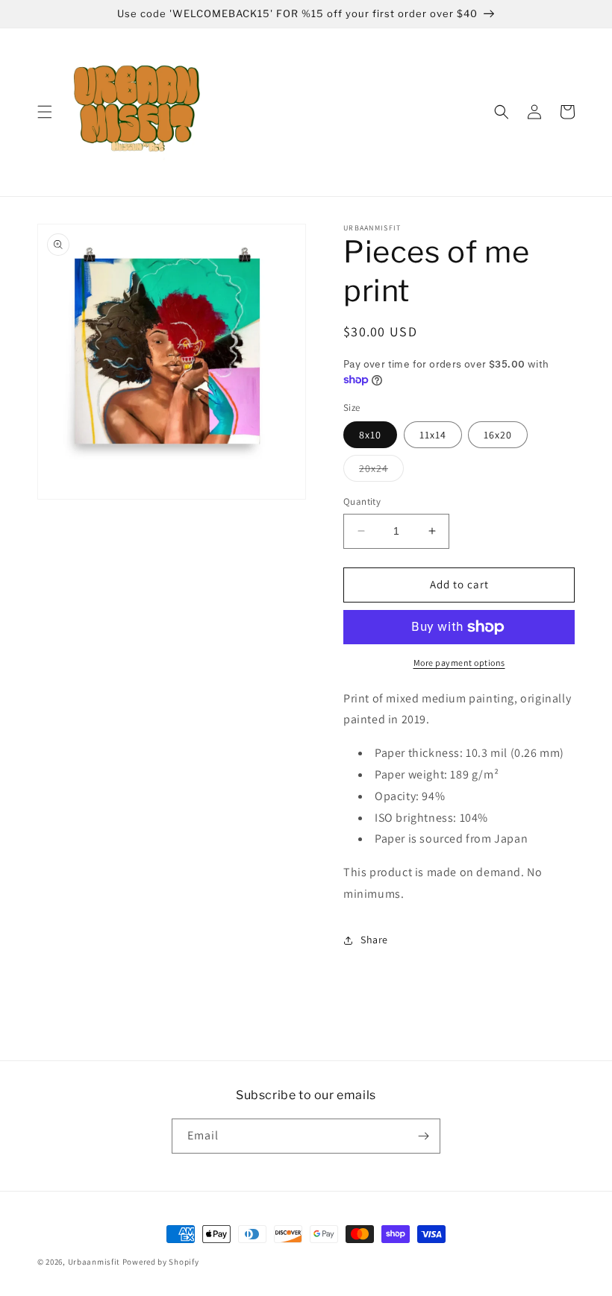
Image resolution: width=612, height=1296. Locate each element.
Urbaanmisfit (94, 1261)
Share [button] (374, 939)
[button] (44, 111)
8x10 (370, 434)
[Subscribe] (423, 1136)
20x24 (381, 471)
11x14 (432, 434)
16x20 (498, 434)
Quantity (362, 501)
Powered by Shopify (160, 1261)
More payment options (459, 662)
